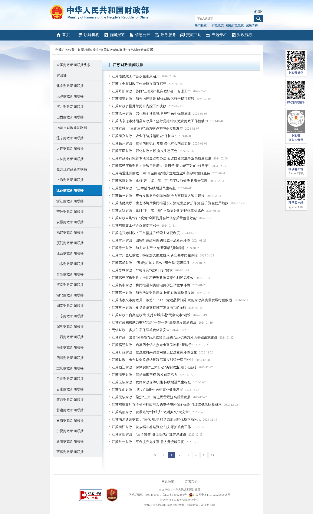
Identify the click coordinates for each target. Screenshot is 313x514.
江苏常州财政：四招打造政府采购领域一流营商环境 (151, 240)
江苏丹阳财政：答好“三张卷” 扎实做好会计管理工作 (151, 91)
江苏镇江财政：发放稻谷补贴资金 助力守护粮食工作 (151, 427)
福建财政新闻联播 (70, 232)
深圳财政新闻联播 (70, 326)
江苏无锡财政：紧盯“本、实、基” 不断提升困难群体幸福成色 (158, 210)
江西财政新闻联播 (70, 253)
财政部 (61, 75)
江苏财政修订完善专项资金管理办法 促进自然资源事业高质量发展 (161, 158)
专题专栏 (219, 35)
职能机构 (91, 35)
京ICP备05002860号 (174, 494)
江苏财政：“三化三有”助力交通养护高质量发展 (147, 128)
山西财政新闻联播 (70, 117)
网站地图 (167, 482)
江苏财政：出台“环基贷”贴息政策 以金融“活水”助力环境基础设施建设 (164, 337)
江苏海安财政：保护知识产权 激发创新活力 (144, 374)
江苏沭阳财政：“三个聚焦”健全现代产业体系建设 (149, 434)
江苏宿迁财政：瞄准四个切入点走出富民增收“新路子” (152, 345)
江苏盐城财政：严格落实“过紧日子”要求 (142, 270)
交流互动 (193, 35)
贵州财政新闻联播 (70, 379)
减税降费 (252, 25)
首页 (66, 35)
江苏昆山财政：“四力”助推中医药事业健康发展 (147, 389)
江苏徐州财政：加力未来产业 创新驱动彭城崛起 (148, 248)
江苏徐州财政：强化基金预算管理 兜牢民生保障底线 (151, 113)
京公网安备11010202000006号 (211, 494)
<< (154, 455)
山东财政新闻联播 (70, 264)
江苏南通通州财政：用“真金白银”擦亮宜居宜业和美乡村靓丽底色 (161, 173)
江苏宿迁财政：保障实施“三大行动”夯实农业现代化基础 (154, 367)
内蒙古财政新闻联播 (71, 127)
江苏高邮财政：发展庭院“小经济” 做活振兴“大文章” (151, 412)
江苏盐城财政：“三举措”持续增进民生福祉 (144, 188)
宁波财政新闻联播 (70, 211)
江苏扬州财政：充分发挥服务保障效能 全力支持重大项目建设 (158, 195)
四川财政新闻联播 (70, 358)
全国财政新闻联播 (113, 50)
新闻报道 (117, 35)
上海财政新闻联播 (70, 180)
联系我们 (191, 482)
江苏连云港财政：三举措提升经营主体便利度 (146, 233)
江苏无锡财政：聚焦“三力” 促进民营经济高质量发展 (151, 397)
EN (260, 11)
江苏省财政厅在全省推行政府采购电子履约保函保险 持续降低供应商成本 (167, 404)
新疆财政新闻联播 (70, 441)
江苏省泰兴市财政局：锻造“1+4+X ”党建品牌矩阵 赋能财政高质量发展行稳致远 (172, 300)
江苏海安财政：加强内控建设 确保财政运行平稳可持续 (153, 98)
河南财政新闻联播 (70, 285)
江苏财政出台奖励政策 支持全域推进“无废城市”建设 (151, 315)
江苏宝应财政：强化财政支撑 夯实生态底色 (144, 151)
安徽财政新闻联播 (70, 222)
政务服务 (168, 35)
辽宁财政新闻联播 (70, 138)
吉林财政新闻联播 (70, 159)
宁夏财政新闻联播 (70, 431)
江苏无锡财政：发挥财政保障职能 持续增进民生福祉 (151, 382)
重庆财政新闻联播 (70, 368)
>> (213, 455)
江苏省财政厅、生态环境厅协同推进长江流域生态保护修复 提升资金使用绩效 (170, 203)
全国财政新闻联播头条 (73, 65)
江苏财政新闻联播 (140, 50)
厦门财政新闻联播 (70, 243)
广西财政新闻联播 (70, 337)
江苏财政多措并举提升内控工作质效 (139, 106)
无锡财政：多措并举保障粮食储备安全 (141, 330)
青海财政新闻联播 (70, 420)
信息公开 (142, 35)
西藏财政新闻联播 (70, 452)
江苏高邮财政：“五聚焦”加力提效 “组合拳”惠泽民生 (151, 263)
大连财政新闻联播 (70, 148)
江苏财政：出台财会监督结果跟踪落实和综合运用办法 (153, 360)
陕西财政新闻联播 (70, 399)
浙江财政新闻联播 (70, 201)
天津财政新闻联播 (70, 96)
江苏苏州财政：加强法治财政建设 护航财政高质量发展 (153, 292)
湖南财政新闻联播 (70, 305)
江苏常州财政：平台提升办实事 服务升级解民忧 (148, 442)
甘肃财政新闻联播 (70, 410)
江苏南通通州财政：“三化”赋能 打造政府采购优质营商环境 (156, 419)
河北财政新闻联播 (70, 107)
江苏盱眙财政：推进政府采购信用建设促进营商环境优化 (154, 352)
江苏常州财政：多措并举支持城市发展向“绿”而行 (149, 307)
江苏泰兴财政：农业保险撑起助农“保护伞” (144, 136)
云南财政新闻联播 (70, 389)
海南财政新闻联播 (70, 347)
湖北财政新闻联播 (70, 295)
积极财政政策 (235, 25)
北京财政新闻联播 (70, 86)
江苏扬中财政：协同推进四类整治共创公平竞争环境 (151, 285)
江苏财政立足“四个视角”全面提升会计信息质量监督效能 (154, 218)
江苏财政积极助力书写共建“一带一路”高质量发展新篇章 (154, 322)
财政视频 (245, 35)
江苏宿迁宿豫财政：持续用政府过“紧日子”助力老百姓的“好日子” (161, 166)
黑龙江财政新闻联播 (71, 169)
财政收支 (218, 25)
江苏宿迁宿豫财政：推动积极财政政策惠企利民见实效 (153, 277)
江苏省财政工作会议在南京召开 (135, 76)
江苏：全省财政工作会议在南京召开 (139, 83)
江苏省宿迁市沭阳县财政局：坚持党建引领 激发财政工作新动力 (160, 121)
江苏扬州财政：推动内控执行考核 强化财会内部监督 (151, 143)
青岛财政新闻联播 (70, 274)
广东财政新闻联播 (70, 316)
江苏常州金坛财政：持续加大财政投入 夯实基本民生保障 (155, 255)
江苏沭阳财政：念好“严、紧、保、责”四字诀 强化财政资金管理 (160, 180)
